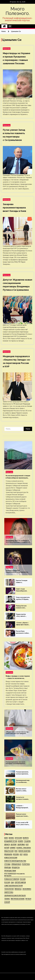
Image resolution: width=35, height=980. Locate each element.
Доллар (14, 844)
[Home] (4, 26)
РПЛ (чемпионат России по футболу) (14, 875)
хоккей (7, 902)
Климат (13, 847)
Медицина (8, 854)
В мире (20, 841)
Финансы (18, 889)
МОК (16, 851)
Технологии (9, 889)
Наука (25, 854)
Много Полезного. (17, 11)
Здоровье (21, 844)
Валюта (26, 838)
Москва (16, 854)
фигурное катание (18, 899)
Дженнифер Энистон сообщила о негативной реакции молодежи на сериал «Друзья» (18, 541)
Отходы (7, 864)
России (22, 879)
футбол (28, 899)
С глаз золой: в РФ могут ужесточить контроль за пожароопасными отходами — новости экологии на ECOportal (22, 824)
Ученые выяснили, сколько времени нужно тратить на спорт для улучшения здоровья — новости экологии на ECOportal (23, 773)
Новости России (10, 857)
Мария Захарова (24, 851)
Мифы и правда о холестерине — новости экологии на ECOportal (18, 677)
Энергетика (8, 892)
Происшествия (10, 870)
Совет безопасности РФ (13, 885)
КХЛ (27, 844)
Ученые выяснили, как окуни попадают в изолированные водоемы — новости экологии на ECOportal (17, 762)
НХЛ (21, 854)
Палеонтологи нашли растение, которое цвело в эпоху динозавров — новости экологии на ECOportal (23, 815)
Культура (9, 472)
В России (18, 838)
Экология (9, 672)
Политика (6, 48)
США (12, 882)
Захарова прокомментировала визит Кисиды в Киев (14, 207)
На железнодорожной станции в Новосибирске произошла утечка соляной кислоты (18, 477)
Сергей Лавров (20, 882)
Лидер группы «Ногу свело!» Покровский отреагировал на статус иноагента (22, 615)
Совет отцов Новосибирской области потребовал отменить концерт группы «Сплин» (22, 590)
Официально (16, 864)
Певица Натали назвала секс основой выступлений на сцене (21, 607)
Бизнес (11, 838)
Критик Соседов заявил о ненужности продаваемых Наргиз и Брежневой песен (22, 581)
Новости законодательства (15, 861)
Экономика (26, 889)
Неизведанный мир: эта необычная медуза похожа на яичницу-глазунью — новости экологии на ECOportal (23, 781)
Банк (6, 838)
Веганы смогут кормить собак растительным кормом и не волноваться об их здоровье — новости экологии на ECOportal (22, 790)
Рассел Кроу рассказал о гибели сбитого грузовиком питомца (23, 632)
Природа (7, 867)
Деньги (7, 844)
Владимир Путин (10, 841)
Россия (7, 882)
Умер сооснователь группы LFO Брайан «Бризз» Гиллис (23, 598)
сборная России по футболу (15, 895)
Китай (6, 847)
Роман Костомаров (11, 879)
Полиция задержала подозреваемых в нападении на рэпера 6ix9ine (17, 571)
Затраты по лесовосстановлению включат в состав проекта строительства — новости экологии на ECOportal (22, 798)
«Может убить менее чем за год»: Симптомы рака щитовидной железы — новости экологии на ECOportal (17, 732)
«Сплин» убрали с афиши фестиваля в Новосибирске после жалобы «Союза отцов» (22, 624)
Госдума (27, 841)
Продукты (16, 867)
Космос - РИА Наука (23, 847)
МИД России (9, 851)
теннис (7, 899)
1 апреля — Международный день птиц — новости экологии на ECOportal (22, 807)
